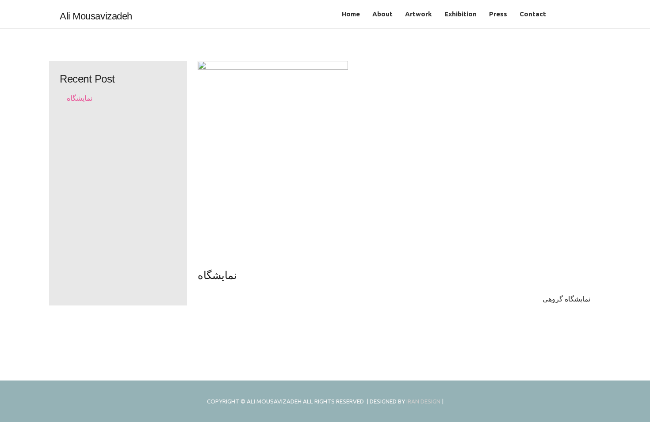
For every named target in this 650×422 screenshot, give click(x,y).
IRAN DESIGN (423, 401)
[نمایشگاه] (394, 164)
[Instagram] (569, 14)
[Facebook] (583, 14)
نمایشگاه (79, 98)
